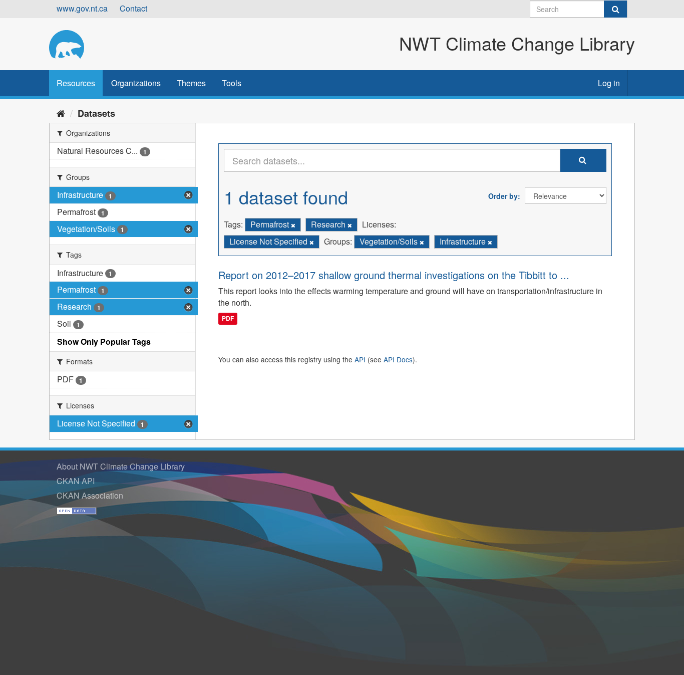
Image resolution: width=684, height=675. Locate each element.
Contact (133, 8)
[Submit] (615, 9)
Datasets (96, 113)
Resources (76, 83)
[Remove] (293, 225)
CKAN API (76, 481)
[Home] (61, 112)
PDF (228, 318)
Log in (609, 83)
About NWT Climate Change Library (121, 466)
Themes (191, 83)
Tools (231, 83)
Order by (503, 196)
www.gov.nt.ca (82, 8)
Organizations (136, 83)
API (360, 359)
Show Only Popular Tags (104, 341)
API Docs (398, 359)
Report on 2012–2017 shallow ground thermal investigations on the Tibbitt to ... (393, 275)
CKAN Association (90, 495)
